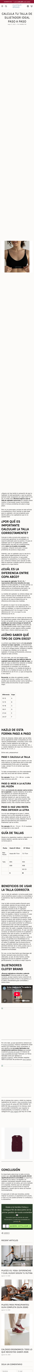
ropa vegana (14, 1111)
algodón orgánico (7, 1057)
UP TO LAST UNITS (22, 1)
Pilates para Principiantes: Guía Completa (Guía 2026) (15, 1306)
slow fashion (27, 1059)
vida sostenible (12, 1106)
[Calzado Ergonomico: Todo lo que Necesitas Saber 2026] (17, 1329)
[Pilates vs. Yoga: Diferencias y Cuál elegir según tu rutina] (17, 1256)
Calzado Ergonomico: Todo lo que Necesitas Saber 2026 (16, 1350)
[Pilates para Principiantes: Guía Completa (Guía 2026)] (17, 1290)
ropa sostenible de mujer (9, 1054)
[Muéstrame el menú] (2, 6)
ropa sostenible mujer (24, 1102)
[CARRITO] (31, 6)
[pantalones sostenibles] (17, 1143)
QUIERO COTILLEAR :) (20, 1226)
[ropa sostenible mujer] (16, 1022)
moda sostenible (8, 1044)
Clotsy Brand (5, 1104)
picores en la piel (14, 1052)
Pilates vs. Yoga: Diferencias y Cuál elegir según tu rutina (16, 1271)
